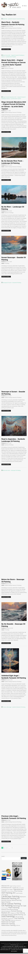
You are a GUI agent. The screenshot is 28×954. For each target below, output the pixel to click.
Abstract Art (5, 886)
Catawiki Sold (15, 887)
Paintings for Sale (19, 906)
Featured (14, 28)
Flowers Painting (10, 891)
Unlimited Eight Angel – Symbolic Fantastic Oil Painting (13, 676)
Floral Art (4, 891)
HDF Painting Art (8, 893)
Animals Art (18, 885)
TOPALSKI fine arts (14, 944)
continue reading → (6, 49)
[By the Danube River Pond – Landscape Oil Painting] (14, 157)
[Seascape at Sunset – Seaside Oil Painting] (14, 282)
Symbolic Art (10, 918)
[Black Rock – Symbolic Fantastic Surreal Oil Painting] (13, 18)
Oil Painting (7, 905)
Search (3, 856)
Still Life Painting (19, 916)
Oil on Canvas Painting (11, 903)
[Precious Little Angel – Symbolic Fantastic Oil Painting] (14, 707)
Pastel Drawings (4, 907)
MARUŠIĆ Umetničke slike (19, 930)
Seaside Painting (18, 914)
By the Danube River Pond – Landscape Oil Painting (12, 162)
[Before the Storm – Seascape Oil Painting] (14, 470)
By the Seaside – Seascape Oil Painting (13, 625)
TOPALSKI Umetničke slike (7, 930)
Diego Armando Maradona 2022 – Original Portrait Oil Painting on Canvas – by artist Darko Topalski (13, 105)
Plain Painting (13, 907)
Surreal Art (4, 918)
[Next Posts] (14, 848)
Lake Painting (4, 894)
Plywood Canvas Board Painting (9, 909)
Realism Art (5, 913)
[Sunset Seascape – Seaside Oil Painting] (14, 254)
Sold (25, 914)
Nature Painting (16, 900)
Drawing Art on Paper (7, 889)
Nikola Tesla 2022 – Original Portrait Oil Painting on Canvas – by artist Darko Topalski (13, 62)
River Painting (21, 913)
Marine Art (23, 896)
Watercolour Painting (8, 925)
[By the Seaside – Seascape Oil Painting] (14, 620)
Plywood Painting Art (5, 911)
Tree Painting (19, 918)
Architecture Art (6, 887)
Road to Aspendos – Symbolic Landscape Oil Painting (13, 440)
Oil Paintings (18, 28)
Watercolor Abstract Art (16, 920)
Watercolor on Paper (8, 922)
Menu (25, 5)
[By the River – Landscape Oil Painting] (14, 203)
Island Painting (19, 893)
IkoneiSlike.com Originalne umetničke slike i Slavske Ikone (14, 932)
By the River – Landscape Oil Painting (12, 208)
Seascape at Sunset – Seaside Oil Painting (13, 392)
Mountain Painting (6, 900)
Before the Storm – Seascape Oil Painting (12, 580)
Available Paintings (8, 28)
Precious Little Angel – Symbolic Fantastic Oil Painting (13, 817)
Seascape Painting (7, 914)
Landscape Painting (10, 896)
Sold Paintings (8, 916)
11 (12, 847)
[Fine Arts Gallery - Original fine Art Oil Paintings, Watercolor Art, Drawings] (11, 7)
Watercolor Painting (8, 923)
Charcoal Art (21, 887)
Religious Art (13, 913)
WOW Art (18, 925)
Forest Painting (18, 891)
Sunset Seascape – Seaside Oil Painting (13, 258)
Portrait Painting (16, 911)
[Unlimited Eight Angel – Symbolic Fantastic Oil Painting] (10, 672)
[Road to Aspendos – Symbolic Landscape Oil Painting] (14, 435)
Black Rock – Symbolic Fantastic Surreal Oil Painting (12, 23)
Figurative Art (18, 889)
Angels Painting (13, 885)
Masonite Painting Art (10, 898)
